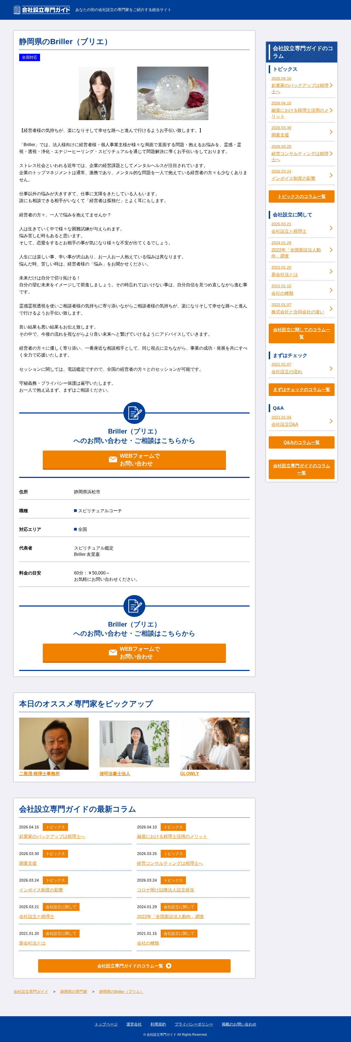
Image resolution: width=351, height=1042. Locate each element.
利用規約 (158, 1024)
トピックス (55, 827)
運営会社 (134, 1024)
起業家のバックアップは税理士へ (52, 836)
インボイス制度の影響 (41, 890)
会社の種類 (148, 943)
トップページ (106, 1024)
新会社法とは (32, 943)
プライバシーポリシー (194, 1024)
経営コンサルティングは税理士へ (170, 863)
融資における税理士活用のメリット (172, 836)
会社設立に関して (61, 907)
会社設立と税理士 (36, 916)
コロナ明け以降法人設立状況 (165, 890)
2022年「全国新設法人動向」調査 (170, 916)
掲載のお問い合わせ (239, 1024)
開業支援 (28, 863)
